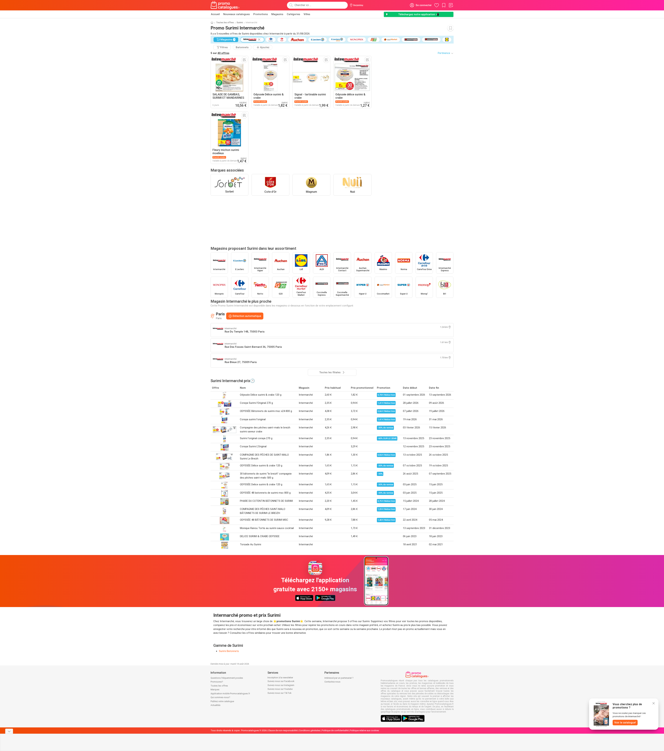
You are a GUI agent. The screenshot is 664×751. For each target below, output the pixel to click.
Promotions (260, 14)
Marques (215, 689)
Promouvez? (217, 681)
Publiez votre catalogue (222, 701)
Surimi (240, 22)
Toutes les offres (225, 22)
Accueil (215, 14)
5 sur (220, 53)
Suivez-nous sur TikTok (279, 693)
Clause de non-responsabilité (282, 730)
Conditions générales (309, 730)
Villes (307, 14)
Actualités (215, 705)
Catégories (293, 14)
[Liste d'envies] (451, 5)
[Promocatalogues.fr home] (225, 5)
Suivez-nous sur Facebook (281, 681)
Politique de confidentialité (335, 730)
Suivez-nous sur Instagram (281, 685)
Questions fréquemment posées (227, 678)
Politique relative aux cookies (364, 730)
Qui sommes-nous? (220, 697)
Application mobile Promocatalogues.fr (230, 693)
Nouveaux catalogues (236, 14)
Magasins (277, 14)
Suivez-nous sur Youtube (280, 689)
